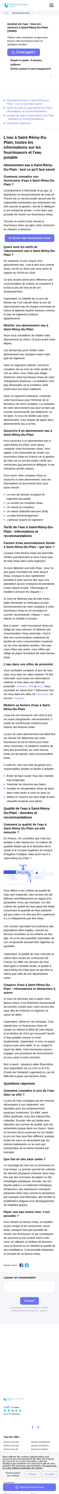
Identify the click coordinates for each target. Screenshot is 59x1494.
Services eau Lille (11, 1449)
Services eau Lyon (11, 1446)
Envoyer (29, 1301)
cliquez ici (44, 1311)
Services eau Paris (11, 1442)
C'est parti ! (25, 52)
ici (41, 591)
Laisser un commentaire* (20, 1277)
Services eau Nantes (39, 1449)
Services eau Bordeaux (40, 1442)
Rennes (21, 686)
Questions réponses (19, 123)
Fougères (18, 698)
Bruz (40, 686)
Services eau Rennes (40, 1446)
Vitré (30, 686)
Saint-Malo (42, 694)
